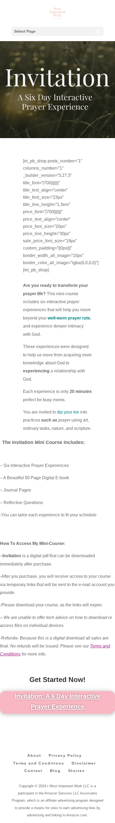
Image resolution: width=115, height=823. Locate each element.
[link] (57, 13)
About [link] (34, 755)
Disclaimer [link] (84, 763)
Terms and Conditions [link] (38, 763)
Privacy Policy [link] (65, 755)
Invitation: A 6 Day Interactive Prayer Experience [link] (58, 701)
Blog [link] (55, 771)
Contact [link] (33, 771)
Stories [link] (76, 771)
